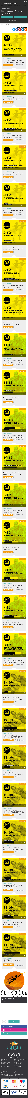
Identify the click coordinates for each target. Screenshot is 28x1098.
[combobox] (24, 1)
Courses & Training (18, 1060)
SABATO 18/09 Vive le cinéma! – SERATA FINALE (12, 698)
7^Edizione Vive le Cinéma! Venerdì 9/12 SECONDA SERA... (13, 511)
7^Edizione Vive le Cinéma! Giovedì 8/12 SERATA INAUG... (13, 623)
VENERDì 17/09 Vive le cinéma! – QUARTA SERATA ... (13, 736)
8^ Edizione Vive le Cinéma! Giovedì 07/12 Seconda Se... (13, 249)
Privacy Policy (17, 1072)
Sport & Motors (17, 1066)
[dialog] (14, 11)
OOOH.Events (15, 1049)
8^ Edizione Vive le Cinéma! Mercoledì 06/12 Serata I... (13, 286)
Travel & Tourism (5, 1068)
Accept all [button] (7, 17)
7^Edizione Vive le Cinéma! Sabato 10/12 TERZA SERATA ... (13, 436)
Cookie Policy (4, 1074)
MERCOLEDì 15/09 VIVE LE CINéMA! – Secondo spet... (12, 886)
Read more (9, 8)
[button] (14, 21)
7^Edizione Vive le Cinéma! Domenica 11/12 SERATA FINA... (13, 361)
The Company (4, 1071)
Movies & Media (7, 58)
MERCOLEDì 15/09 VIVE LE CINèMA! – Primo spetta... (12, 923)
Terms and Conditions (19, 1074)
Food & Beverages (5, 1062)
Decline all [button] (20, 17)
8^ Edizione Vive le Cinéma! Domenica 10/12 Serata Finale (13, 61)
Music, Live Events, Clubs (20, 1059)
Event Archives (4, 1072)
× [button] (26, 1)
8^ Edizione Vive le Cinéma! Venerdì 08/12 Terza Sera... (13, 174)
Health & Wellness (5, 1066)
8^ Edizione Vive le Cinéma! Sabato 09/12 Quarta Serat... (13, 99)
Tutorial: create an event (7, 1075)
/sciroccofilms (9, 1026)
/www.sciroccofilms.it (11, 1033)
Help (15, 1075)
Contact (14, 1021)
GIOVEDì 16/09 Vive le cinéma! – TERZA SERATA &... (13, 811)
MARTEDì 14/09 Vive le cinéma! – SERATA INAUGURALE (11, 961)
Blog (15, 1071)
